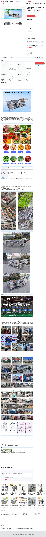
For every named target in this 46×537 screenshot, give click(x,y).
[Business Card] (44, 60)
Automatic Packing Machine (26, 513)
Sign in (44, 1)
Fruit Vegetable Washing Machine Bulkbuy (28, 528)
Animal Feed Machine (25, 515)
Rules (44, 3)
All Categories (3, 3)
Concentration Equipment (4, 523)
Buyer (29, 3)
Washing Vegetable (3, 528)
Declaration (30, 534)
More (1, 529)
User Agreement (26, 534)
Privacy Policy (33, 534)
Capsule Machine (36, 514)
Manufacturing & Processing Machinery (6, 4)
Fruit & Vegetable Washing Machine (29, 4)
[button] (30, 58)
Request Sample (39, 17)
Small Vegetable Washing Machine (19, 528)
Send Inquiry (39, 63)
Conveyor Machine (3, 515)
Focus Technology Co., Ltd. (18, 534)
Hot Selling (2, 513)
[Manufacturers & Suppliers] (4, 1)
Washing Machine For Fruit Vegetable (10, 528)
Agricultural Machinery (14, 515)
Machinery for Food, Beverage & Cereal (13, 4)
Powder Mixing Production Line (37, 513)
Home (1, 4)
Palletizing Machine (25, 514)
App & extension (37, 3)
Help (33, 3)
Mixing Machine (13, 513)
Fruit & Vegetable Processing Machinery (21, 4)
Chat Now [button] (40, 65)
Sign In (27, 54)
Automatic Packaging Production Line (5, 514)
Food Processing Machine (14, 514)
